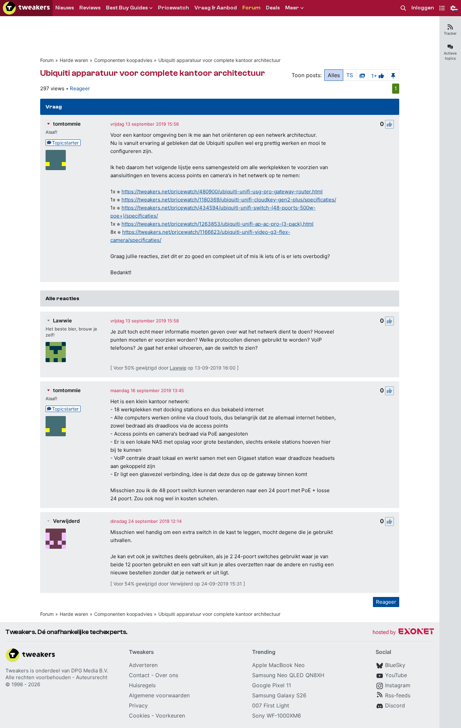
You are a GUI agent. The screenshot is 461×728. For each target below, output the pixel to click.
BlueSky (395, 665)
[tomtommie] (56, 160)
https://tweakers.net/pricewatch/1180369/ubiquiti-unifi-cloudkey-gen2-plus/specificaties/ (228, 199)
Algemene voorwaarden (159, 695)
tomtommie (67, 124)
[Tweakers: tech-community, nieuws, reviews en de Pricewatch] (26, 8)
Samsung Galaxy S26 (279, 695)
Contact (139, 675)
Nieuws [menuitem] (64, 8)
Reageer (80, 88)
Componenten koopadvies (123, 60)
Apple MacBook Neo (278, 665)
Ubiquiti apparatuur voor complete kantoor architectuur (219, 60)
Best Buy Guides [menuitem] (127, 8)
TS (349, 75)
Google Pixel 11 (271, 685)
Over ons (166, 675)
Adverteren (143, 665)
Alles (334, 75)
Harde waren (74, 60)
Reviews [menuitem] (90, 8)
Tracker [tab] (450, 33)
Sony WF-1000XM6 (276, 715)
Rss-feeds (397, 695)
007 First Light (270, 705)
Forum (47, 60)
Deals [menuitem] (273, 8)
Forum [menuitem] (251, 8)
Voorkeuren (170, 715)
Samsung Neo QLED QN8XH (288, 675)
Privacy (138, 705)
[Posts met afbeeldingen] (362, 75)
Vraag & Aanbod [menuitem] (215, 8)
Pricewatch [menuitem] (173, 8)
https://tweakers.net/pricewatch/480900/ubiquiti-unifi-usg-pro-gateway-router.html (222, 191)
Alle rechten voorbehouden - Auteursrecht (56, 677)
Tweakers (17, 670)
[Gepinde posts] (393, 75)
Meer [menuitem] (292, 8)
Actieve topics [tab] (450, 56)
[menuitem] (403, 8)
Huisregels (142, 685)
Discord (395, 705)
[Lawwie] (56, 352)
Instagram (397, 685)
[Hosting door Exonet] (403, 632)
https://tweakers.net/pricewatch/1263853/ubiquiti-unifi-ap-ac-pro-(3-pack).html (217, 224)
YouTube (396, 675)
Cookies (139, 715)
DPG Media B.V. (89, 670)
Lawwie (62, 320)
